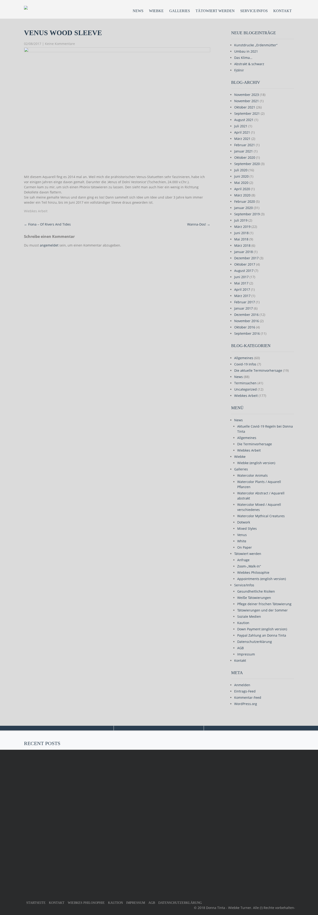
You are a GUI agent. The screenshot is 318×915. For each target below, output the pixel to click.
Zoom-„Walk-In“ (249, 566)
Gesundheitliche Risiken (256, 591)
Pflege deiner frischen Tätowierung (264, 604)
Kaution (243, 623)
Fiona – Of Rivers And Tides (47, 224)
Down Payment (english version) (262, 629)
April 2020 (242, 189)
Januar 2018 (243, 252)
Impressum (246, 654)
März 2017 (242, 296)
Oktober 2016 (244, 327)
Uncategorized (245, 389)
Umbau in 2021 (246, 51)
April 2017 (242, 289)
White (241, 541)
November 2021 (246, 101)
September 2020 (247, 164)
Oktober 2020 (244, 157)
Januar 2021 (243, 151)
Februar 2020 (244, 201)
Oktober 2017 (244, 264)
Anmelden (242, 685)
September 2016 (247, 333)
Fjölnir (239, 70)
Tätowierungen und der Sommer (262, 610)
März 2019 (242, 226)
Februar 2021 (244, 145)
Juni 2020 (241, 176)
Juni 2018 (241, 233)
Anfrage (243, 560)
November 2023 (246, 94)
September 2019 (247, 214)
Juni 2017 (241, 277)
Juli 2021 (240, 126)
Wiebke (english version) (256, 463)
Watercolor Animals (252, 475)
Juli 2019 (240, 220)
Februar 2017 (244, 302)
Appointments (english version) (261, 579)
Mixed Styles (247, 528)
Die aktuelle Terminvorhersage (258, 370)
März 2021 (242, 138)
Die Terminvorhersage (254, 444)
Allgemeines (243, 358)
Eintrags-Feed (245, 691)
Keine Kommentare (60, 43)
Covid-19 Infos (245, 364)
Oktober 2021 (244, 107)
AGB (240, 648)
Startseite (36, 903)
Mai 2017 (241, 283)
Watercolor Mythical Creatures (261, 516)
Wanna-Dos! (198, 224)
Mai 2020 (241, 182)
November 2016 (246, 321)
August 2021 (244, 120)
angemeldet (49, 245)
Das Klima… (243, 57)
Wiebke (156, 11)
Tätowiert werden (215, 11)
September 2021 (247, 113)
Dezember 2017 (246, 258)
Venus (242, 535)
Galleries (179, 11)
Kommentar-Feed (247, 697)
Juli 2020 (240, 170)
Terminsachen (245, 383)
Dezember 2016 (246, 314)
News (138, 11)
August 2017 (244, 270)
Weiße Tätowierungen (254, 597)
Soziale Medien (249, 616)
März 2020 (242, 195)
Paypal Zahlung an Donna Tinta (261, 635)
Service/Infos (254, 11)
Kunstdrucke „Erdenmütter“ (255, 45)
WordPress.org (245, 704)
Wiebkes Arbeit (35, 211)
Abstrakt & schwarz (249, 64)
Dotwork (243, 522)
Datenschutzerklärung (254, 641)
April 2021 (242, 132)
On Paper (244, 547)
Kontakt (282, 11)
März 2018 (242, 245)
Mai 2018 (241, 239)
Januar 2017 (243, 308)
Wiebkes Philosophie (253, 572)
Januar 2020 (243, 208)
